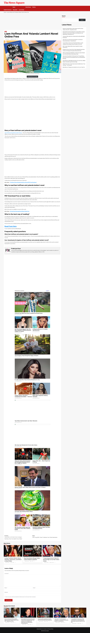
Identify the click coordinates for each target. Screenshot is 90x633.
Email (34, 587)
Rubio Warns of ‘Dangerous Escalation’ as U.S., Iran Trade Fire (74, 67)
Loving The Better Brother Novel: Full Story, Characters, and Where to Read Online (13, 559)
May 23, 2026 (12, 622)
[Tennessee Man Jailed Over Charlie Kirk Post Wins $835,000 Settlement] (45, 613)
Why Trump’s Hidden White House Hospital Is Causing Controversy (72, 47)
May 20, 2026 (46, 621)
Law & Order (21, 9)
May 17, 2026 (79, 623)
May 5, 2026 (12, 562)
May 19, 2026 (63, 622)
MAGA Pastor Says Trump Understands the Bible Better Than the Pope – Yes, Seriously (74, 64)
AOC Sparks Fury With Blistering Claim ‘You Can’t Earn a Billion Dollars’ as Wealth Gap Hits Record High (74, 61)
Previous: (13, 536)
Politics (34, 7)
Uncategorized (57, 616)
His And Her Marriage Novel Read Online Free (19, 211)
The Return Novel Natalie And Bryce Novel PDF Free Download (23, 182)
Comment (7, 573)
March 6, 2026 (52, 562)
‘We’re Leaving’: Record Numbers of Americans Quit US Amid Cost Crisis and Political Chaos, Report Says (74, 53)
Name (6, 587)
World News (28, 7)
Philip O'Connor (7, 622)
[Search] (85, 7)
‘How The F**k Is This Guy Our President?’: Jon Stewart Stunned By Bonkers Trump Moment (73, 40)
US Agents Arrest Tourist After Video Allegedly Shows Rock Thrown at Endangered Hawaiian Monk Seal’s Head (74, 50)
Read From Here (11, 226)
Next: (31, 537)
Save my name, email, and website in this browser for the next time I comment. (21, 596)
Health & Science (8, 9)
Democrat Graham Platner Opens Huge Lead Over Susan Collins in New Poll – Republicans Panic (73, 29)
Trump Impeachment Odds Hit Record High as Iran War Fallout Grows (51, 559)
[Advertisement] (32, 22)
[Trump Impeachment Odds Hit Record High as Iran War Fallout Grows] (51, 551)
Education (15, 9)
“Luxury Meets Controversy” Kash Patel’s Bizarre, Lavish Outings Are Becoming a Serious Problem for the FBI (73, 43)
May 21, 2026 (29, 624)
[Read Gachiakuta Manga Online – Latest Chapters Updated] (32, 551)
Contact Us (46, 628)
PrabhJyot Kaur (7, 562)
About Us (41, 628)
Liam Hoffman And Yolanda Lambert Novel (13, 132)
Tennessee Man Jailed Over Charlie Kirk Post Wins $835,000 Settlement (74, 37)
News (14, 7)
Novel (5, 31)
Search (63, 16)
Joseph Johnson (46, 562)
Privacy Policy (50, 628)
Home (5, 12)
